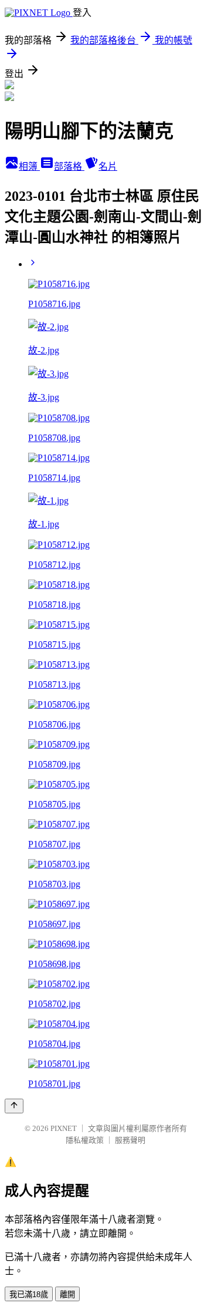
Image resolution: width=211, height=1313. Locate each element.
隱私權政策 (85, 1140)
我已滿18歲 (28, 1294)
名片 (107, 166)
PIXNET (63, 1128)
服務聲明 (130, 1140)
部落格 (69, 166)
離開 (67, 1294)
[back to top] (14, 1106)
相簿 (29, 166)
